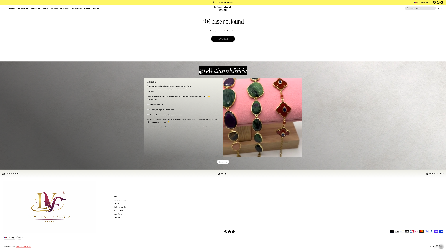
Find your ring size (120, 207)
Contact (116, 203)
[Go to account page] (438, 8)
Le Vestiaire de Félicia (223, 8)
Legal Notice (118, 214)
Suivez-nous (223, 162)
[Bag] (441, 8)
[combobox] (420, 8)
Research (117, 217)
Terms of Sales (118, 210)
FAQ (115, 196)
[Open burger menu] (4, 8)
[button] (420, 8)
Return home (223, 39)
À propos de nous (120, 200)
